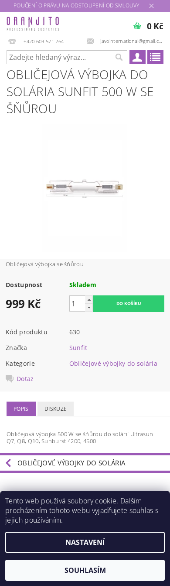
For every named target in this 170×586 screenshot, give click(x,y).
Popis (21, 409)
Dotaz (25, 379)
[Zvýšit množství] (89, 299)
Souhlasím (85, 570)
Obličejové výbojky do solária (113, 363)
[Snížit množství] (89, 307)
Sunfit (78, 347)
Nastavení (85, 542)
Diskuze (55, 409)
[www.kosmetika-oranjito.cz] (33, 23)
